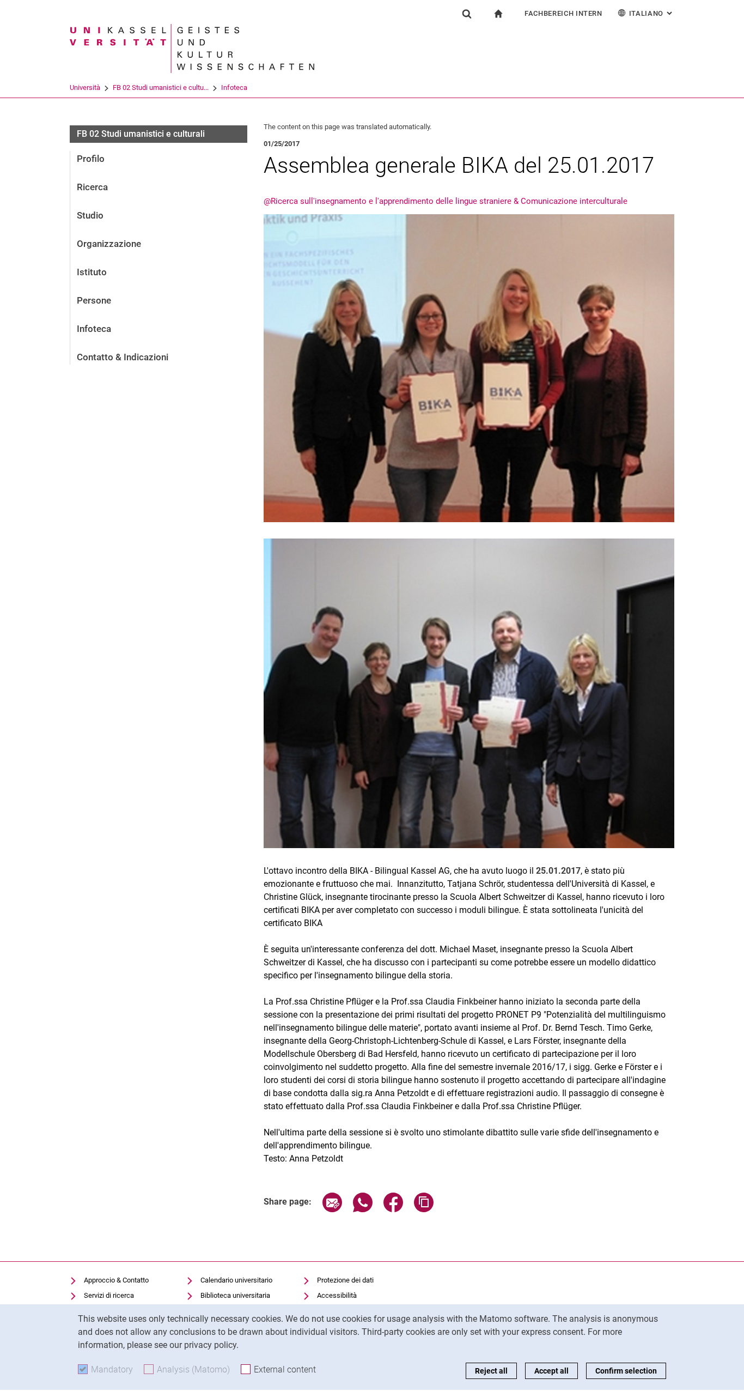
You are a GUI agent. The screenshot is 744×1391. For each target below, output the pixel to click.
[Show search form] (466, 13)
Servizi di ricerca (109, 1295)
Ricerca (92, 187)
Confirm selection (626, 1370)
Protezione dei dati (345, 1280)
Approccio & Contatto (116, 1280)
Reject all (491, 1370)
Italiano (651, 13)
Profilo (91, 158)
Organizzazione (109, 243)
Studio (90, 215)
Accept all (551, 1370)
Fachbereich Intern (563, 13)
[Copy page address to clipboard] (424, 1209)
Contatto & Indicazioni (122, 357)
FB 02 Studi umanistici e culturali (141, 134)
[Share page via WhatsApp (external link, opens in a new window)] (363, 1209)
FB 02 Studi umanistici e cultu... (161, 87)
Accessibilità (337, 1295)
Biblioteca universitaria (235, 1295)
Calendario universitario (236, 1280)
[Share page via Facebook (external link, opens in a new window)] (393, 1209)
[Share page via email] (332, 1209)
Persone (94, 300)
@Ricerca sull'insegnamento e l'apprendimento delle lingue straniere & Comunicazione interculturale (445, 201)
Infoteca (234, 87)
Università (85, 87)
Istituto (92, 272)
